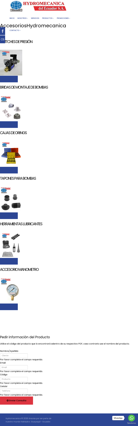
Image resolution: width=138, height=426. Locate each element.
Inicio (12, 18)
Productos (47, 18)
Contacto (14, 30)
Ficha (9, 79)
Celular (4, 386)
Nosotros (22, 18)
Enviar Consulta (17, 400)
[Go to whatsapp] (131, 418)
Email (3, 362)
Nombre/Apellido (9, 351)
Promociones (63, 18)
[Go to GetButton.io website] (131, 423)
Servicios (35, 18)
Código (3, 374)
